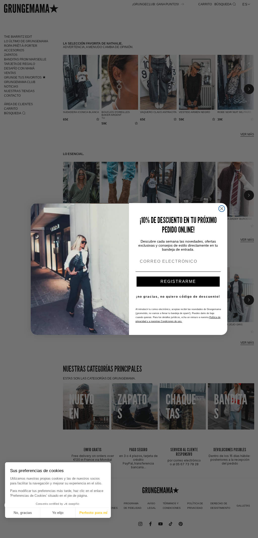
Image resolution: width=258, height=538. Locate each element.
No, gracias (23, 513)
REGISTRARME (178, 281)
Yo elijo (57, 513)
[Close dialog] (222, 209)
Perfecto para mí (93, 513)
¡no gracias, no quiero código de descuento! (178, 296)
